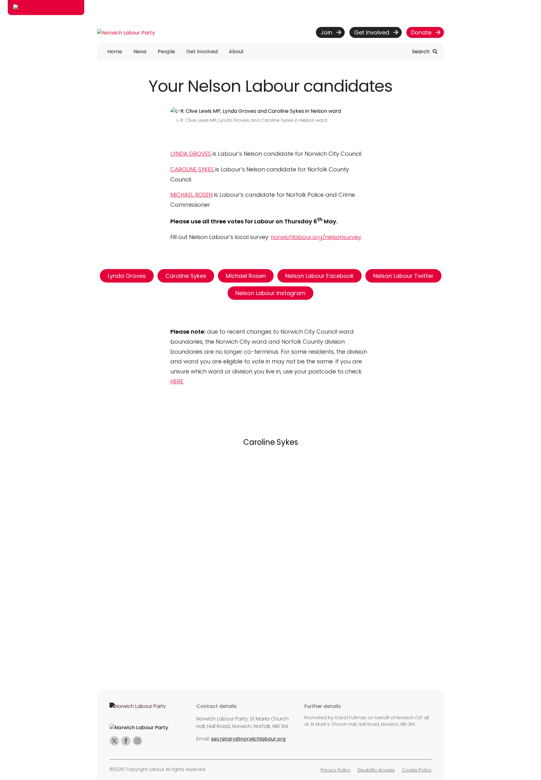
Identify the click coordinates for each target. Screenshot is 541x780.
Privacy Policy (336, 770)
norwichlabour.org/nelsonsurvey (316, 237)
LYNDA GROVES (190, 154)
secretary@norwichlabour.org (248, 738)
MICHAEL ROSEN (191, 195)
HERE (176, 381)
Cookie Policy (416, 770)
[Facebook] (126, 741)
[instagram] (137, 741)
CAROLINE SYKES (192, 169)
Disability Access (376, 770)
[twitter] (114, 741)
